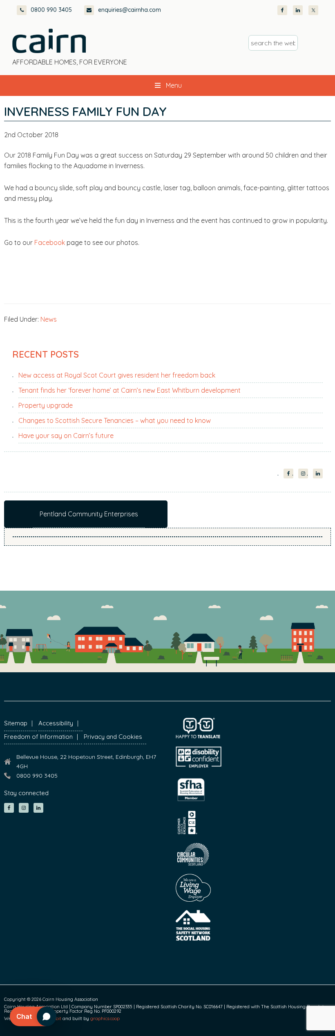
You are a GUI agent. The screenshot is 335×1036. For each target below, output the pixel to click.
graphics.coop (105, 1018)
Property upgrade (45, 405)
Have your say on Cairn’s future (66, 435)
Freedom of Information (38, 736)
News (48, 319)
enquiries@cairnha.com (129, 9)
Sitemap (15, 723)
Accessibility (55, 723)
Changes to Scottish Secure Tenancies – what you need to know (114, 420)
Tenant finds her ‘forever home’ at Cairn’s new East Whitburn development (129, 390)
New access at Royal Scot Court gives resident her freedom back (116, 375)
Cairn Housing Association (49, 41)
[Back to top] (285, 1015)
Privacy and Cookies (113, 736)
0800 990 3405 (51, 9)
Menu (174, 85)
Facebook (49, 242)
